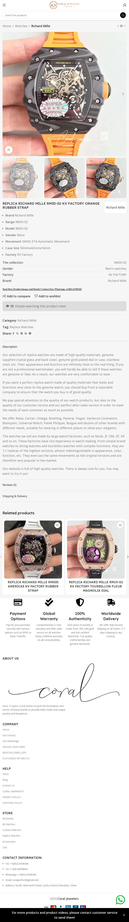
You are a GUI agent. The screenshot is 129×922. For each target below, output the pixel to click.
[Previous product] (118, 26)
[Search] (123, 15)
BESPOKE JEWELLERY (14, 752)
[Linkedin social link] (26, 333)
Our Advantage (11, 741)
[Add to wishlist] (57, 525)
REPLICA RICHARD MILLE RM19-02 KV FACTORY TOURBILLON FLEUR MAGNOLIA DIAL (96, 586)
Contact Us (9, 785)
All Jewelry (8, 818)
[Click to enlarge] (9, 150)
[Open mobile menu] (4, 5)
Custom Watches (12, 830)
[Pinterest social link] (21, 333)
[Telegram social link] (30, 333)
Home (7, 26)
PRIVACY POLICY (12, 797)
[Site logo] (64, 5)
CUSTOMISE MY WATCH (16, 758)
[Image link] (64, 682)
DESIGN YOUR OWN (14, 746)
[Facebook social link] (13, 333)
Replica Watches (21, 327)
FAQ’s (6, 774)
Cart (5, 847)
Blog (5, 779)
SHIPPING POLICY (12, 802)
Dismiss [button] (124, 915)
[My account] (124, 5)
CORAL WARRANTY (13, 791)
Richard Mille (40, 26)
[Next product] (124, 26)
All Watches (9, 824)
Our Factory (9, 735)
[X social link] (17, 333)
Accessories (9, 841)
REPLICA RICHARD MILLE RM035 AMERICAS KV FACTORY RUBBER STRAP (33, 586)
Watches (21, 26)
